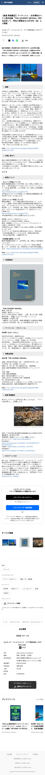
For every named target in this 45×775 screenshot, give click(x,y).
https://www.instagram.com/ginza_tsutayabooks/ (18, 450)
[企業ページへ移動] (22, 636)
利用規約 (35, 754)
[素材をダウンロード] (22, 40)
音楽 (36, 589)
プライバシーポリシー (22, 754)
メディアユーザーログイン (22, 497)
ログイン (29, 2)
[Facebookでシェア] (13, 40)
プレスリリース (14, 622)
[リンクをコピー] (26, 40)
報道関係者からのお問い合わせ (22, 759)
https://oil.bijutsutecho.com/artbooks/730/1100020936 (24, 249)
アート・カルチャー (10, 579)
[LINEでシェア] (17, 40)
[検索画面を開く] (43, 2)
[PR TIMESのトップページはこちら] (8, 2)
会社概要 (9, 754)
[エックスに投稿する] (9, 40)
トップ (5, 622)
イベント (6, 569)
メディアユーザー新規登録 (22, 507)
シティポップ (27, 589)
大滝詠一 (6, 593)
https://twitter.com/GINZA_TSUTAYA (20, 446)
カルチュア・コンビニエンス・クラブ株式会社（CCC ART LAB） (23, 643)
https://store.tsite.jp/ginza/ (22, 439)
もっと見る (39, 699)
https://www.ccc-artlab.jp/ (25, 653)
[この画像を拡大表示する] (9, 542)
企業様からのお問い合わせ (22, 763)
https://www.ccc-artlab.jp (10, 476)
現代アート (15, 589)
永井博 (5, 589)
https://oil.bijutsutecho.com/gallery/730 (15, 192)
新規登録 (36, 2)
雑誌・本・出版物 (26, 579)
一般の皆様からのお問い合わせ (22, 767)
